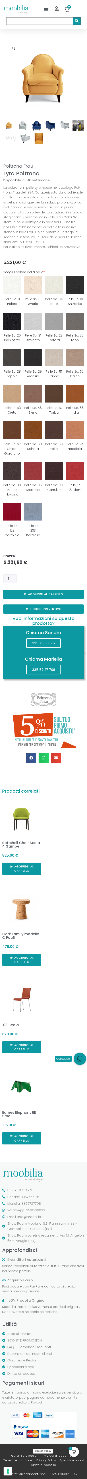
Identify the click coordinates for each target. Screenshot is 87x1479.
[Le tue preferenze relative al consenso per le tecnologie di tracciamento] (8, 1471)
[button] (46, 9)
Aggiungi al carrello (45, 594)
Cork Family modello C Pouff (20, 935)
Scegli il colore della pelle (24, 272)
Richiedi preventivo (46, 609)
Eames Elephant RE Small (19, 1114)
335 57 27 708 (43, 669)
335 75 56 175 (43, 643)
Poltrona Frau (18, 166)
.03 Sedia (10, 1025)
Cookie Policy (43, 1450)
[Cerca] (77, 21)
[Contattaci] (80, 1059)
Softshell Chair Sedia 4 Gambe (21, 844)
